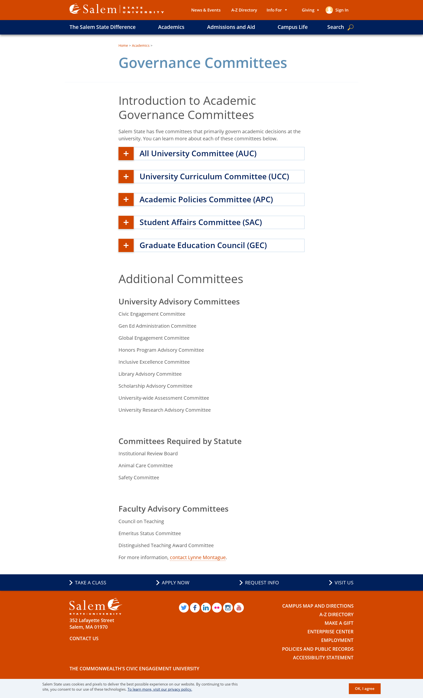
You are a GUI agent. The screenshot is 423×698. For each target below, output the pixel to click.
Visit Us (344, 582)
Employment (337, 640)
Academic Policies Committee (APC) (206, 199)
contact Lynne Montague (198, 557)
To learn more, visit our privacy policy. (160, 689)
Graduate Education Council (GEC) (203, 245)
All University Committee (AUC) (198, 153)
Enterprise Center (330, 631)
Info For (274, 10)
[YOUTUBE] (239, 608)
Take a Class (90, 582)
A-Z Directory (244, 10)
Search (335, 27)
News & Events (206, 10)
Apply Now (175, 582)
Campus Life (293, 27)
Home (123, 45)
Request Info (262, 582)
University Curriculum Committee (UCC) (214, 176)
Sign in (342, 10)
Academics (171, 27)
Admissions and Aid (231, 27)
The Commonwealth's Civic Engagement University (134, 668)
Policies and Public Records (317, 649)
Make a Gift (339, 623)
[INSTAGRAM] (228, 608)
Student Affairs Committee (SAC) (201, 222)
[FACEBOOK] (195, 608)
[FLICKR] (217, 608)
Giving (308, 10)
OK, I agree (365, 688)
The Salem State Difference (103, 27)
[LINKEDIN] (206, 608)
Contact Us (84, 638)
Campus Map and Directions (317, 606)
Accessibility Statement (323, 657)
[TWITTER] (184, 608)
